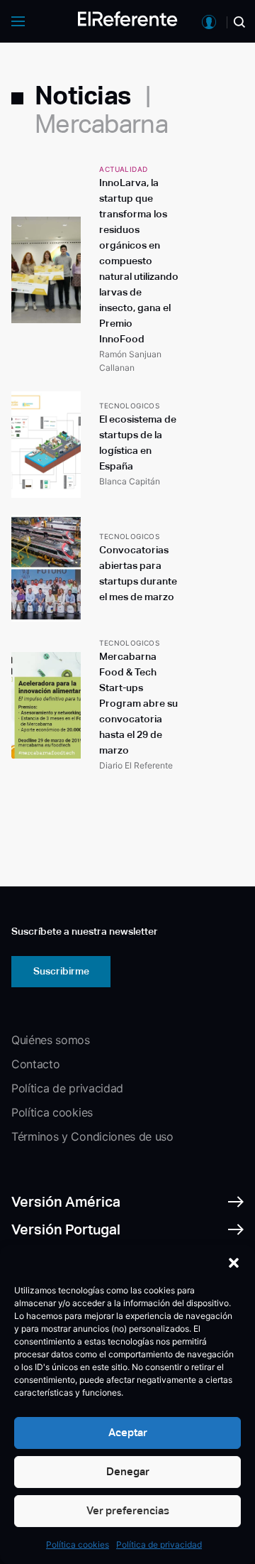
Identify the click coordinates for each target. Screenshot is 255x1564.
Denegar (127, 1471)
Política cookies (77, 1544)
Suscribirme (61, 971)
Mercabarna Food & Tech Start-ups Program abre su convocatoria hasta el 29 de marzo (138, 703)
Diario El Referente (136, 765)
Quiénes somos (50, 1040)
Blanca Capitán (129, 481)
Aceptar (127, 1432)
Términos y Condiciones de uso (92, 1136)
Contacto (35, 1064)
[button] (234, 1263)
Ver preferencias (127, 1510)
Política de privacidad (159, 1544)
